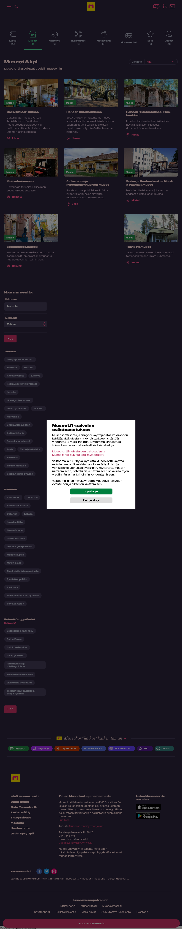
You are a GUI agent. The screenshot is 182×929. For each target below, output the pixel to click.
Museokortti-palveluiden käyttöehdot (78, 454)
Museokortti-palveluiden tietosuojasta (78, 451)
